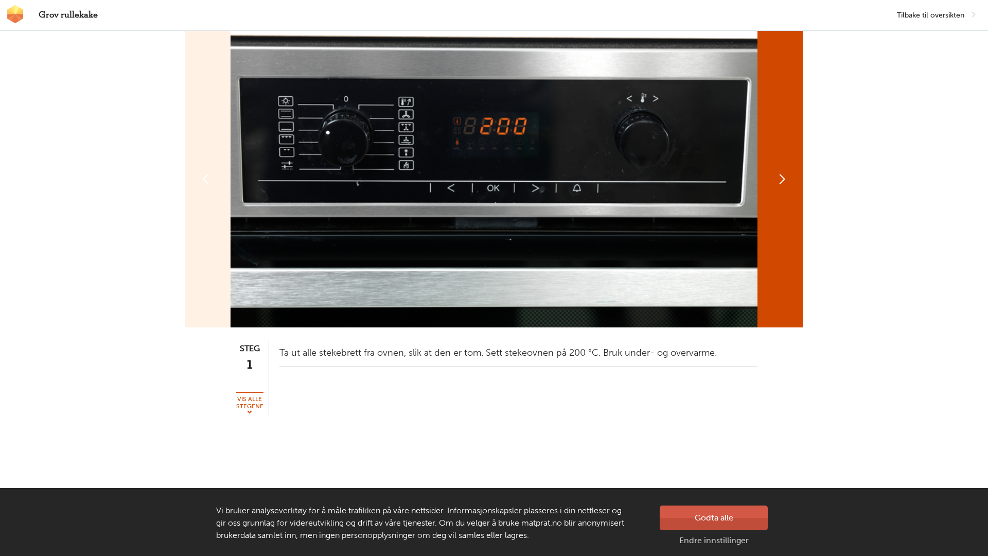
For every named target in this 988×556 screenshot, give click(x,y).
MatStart (15, 14)
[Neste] (780, 179)
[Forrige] (208, 179)
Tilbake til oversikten (930, 15)
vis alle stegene (249, 402)
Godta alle (714, 518)
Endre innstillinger (714, 540)
